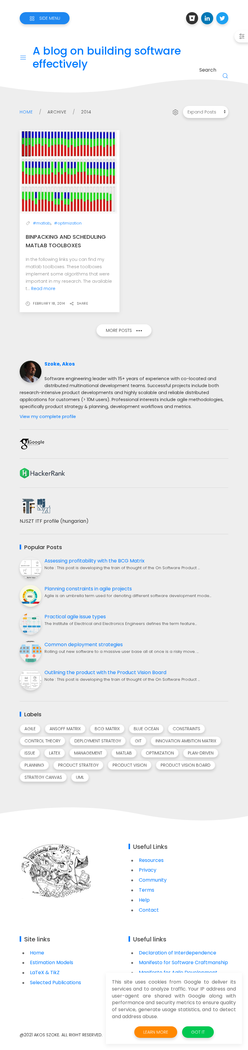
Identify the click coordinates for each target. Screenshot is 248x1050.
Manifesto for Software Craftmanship (183, 962)
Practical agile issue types (75, 616)
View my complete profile (48, 417)
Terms (146, 889)
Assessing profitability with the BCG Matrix (94, 560)
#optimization (68, 223)
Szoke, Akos (59, 364)
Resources (151, 860)
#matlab (42, 223)
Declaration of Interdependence (177, 952)
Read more (43, 288)
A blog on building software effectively (107, 58)
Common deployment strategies (83, 644)
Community (153, 879)
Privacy (147, 869)
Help (144, 899)
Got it (198, 1032)
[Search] (225, 76)
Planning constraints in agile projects (88, 588)
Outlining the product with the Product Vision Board (105, 672)
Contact (149, 910)
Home (26, 112)
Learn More (155, 1032)
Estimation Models (51, 962)
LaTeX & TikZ (45, 972)
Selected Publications (55, 982)
